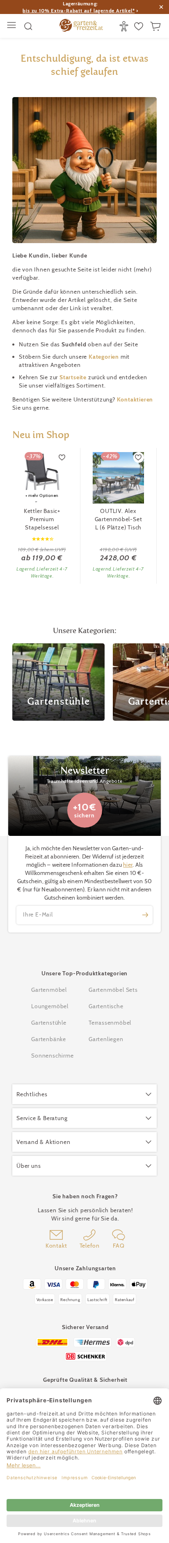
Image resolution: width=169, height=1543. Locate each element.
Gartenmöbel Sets (113, 989)
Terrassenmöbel (110, 1022)
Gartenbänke (48, 1039)
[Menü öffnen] (12, 26)
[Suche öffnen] (28, 26)
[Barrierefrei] (125, 26)
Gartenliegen (106, 1039)
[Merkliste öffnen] (139, 26)
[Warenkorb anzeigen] (156, 26)
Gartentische (106, 1006)
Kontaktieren (135, 399)
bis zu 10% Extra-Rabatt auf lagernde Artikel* (79, 10)
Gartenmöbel (49, 989)
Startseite (73, 377)
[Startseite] (81, 26)
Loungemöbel (50, 1006)
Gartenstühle (48, 1022)
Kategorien (105, 356)
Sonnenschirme (52, 1055)
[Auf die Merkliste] (62, 457)
